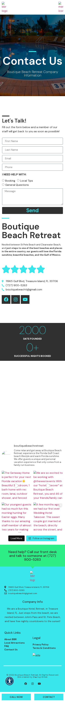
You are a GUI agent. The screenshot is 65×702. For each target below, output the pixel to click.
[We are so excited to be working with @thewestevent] (48, 486)
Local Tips (26, 180)
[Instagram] (15, 299)
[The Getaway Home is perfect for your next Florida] (17, 486)
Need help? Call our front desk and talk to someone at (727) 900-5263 (32, 556)
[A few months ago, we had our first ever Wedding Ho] (48, 517)
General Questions (17, 185)
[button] (9, 683)
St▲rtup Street (40, 677)
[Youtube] (25, 299)
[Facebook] (6, 299)
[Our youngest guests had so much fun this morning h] (17, 517)
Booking (10, 180)
